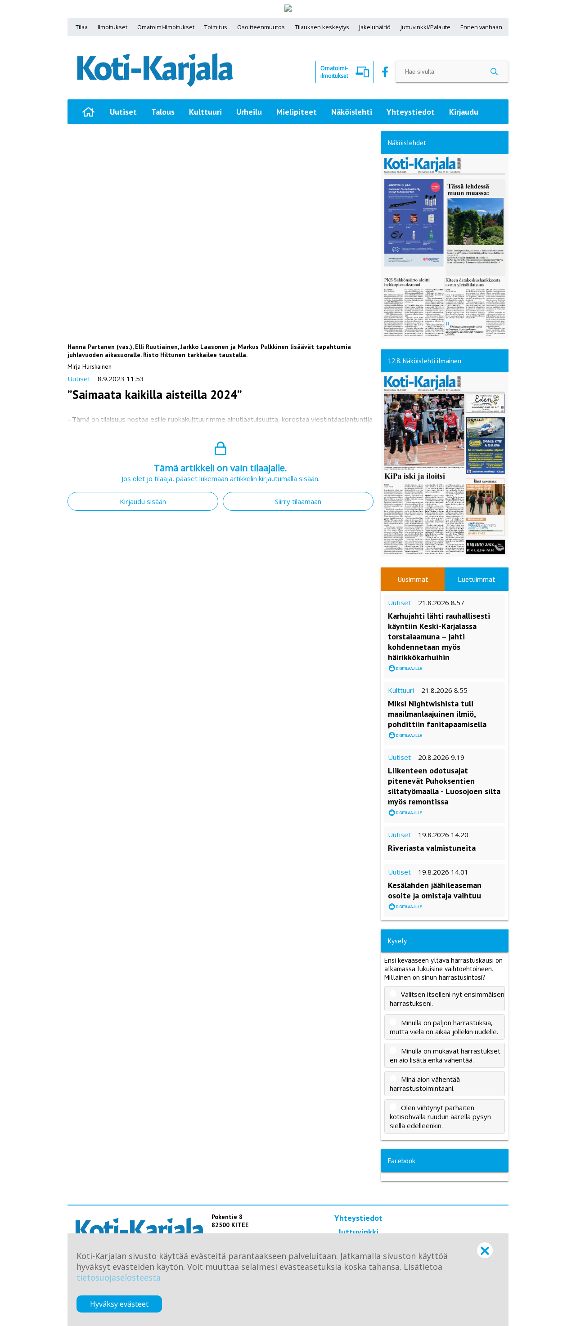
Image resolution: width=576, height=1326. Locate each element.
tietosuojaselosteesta (118, 1277)
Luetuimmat (476, 579)
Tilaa (82, 27)
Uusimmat (412, 579)
